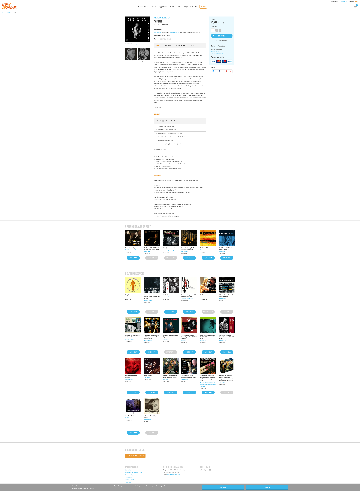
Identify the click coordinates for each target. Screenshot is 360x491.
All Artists (128, 482)
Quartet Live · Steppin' (131, 248)
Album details (180, 46)
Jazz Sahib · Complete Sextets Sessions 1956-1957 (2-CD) (226, 337)
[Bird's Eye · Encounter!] (171, 238)
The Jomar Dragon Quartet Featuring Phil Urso (188, 295)
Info (157, 46)
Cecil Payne (203, 340)
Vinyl (186, 7)
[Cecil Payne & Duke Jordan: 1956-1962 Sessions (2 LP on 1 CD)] (208, 325)
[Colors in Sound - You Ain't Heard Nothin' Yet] (227, 285)
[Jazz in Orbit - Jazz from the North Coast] (133, 325)
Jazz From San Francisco (132, 416)
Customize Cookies (88, 488)
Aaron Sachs (203, 250)
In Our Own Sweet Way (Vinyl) (150, 416)
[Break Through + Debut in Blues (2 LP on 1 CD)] (227, 238)
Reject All (223, 487)
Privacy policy (129, 475)
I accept (267, 487)
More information (77, 488)
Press (192, 46)
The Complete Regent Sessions (131, 376)
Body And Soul (129, 295)
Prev (160, 120)
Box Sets (193, 7)
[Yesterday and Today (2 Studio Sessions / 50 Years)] (189, 366)
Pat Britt (127, 418)
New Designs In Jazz (168, 295)
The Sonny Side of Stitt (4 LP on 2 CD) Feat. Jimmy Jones (151, 248)
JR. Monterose (129, 297)
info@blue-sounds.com (173, 474)
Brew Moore (166, 379)
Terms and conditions (217, 53)
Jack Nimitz (184, 379)
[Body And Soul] (133, 285)
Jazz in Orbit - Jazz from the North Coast (132, 336)
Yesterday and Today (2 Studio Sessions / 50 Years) (188, 376)
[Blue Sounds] (9, 6)
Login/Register (334, 1)
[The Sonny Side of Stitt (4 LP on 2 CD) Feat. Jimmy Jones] (152, 238)
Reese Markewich (174, 32)
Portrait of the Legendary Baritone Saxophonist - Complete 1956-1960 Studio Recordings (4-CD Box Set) (226, 378)
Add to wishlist (223, 40)
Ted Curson (147, 377)
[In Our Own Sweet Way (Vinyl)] (152, 406)
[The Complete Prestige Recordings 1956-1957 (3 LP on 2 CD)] (189, 325)
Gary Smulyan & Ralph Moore (170, 250)
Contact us (128, 470)
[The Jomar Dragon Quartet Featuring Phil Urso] (189, 285)
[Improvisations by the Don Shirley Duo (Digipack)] (189, 238)
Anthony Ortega (148, 300)
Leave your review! (138, 44)
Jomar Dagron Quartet (187, 298)
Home (3, 13)
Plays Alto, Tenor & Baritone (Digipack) (170, 336)
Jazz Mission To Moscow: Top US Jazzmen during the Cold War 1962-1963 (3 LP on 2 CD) (208, 378)
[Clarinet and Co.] (208, 238)
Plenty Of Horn (148, 375)
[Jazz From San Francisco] (133, 406)
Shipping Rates (129, 479)
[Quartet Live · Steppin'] (133, 238)
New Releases (143, 7)
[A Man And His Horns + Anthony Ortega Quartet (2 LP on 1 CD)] (152, 285)
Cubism (202, 295)
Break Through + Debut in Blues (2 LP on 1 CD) (225, 248)
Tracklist (168, 46)
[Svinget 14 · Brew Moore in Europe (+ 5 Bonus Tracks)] (171, 366)
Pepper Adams (148, 340)
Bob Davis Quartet (130, 339)
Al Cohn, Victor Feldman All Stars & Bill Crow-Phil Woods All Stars (208, 384)
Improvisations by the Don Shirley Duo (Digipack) (188, 248)
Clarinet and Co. (204, 248)
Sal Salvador (222, 298)
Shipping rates (215, 51)
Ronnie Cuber (203, 297)
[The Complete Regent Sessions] (133, 366)
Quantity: (214, 26)
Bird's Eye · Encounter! (169, 248)
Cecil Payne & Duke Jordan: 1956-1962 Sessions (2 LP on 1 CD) (208, 337)
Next (163, 120)
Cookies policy (129, 477)
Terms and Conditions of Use (133, 472)
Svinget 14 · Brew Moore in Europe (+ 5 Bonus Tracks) (170, 376)
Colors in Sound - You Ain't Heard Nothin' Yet (226, 295)
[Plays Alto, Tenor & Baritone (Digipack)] (171, 325)
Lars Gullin (222, 382)
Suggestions (163, 7)
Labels (153, 7)
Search (203, 7)
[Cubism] (208, 285)
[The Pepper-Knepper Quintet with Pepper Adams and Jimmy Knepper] (152, 325)
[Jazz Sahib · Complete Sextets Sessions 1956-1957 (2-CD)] (227, 325)
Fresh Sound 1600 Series (163, 25)
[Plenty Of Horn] (152, 366)
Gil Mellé (183, 340)
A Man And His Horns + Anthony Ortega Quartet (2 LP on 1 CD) (152, 296)
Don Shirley (184, 251)
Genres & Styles (175, 7)
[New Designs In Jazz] (171, 285)
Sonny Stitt (147, 251)
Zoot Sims (165, 339)
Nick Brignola (10, 13)
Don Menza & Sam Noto (131, 250)
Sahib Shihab (222, 340)
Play (157, 120)
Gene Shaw (222, 251)
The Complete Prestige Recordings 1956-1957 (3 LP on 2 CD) (189, 337)
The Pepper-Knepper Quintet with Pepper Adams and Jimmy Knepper (151, 337)
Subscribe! (344, 1)
